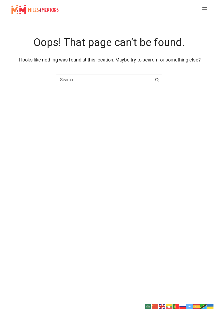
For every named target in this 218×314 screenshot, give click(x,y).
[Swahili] (203, 306)
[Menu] (204, 9)
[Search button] (157, 80)
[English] (162, 306)
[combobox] (104, 80)
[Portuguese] (176, 306)
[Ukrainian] (210, 306)
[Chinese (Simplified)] (155, 306)
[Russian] (182, 306)
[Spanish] (196, 306)
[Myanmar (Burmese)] (169, 306)
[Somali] (189, 306)
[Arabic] (148, 306)
